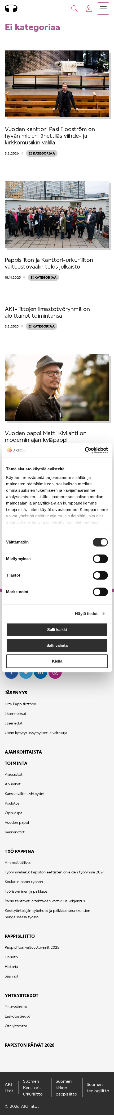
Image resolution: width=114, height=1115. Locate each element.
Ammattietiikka (17, 862)
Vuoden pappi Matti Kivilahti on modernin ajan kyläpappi (45, 436)
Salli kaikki (57, 629)
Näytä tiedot (86, 613)
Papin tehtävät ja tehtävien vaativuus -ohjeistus (45, 901)
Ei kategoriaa (42, 153)
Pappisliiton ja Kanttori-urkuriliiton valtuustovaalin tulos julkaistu (49, 263)
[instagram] (55, 677)
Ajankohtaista (23, 751)
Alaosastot (14, 774)
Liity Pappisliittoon (20, 704)
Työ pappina (19, 851)
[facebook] (12, 677)
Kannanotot (15, 832)
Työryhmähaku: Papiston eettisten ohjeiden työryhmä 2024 (54, 872)
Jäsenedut (14, 723)
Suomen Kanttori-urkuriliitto (33, 1087)
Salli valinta (57, 645)
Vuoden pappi (17, 822)
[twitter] (26, 677)
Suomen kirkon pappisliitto (66, 1087)
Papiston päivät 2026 (29, 1044)
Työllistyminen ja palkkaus (26, 891)
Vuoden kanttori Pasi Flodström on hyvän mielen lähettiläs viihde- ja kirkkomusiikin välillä (50, 135)
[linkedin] (41, 677)
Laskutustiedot (17, 1016)
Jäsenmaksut (16, 713)
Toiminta (16, 763)
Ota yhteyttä (16, 1025)
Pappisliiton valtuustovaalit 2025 (32, 947)
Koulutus (12, 803)
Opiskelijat (13, 812)
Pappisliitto (20, 936)
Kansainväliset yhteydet (25, 793)
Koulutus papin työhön (24, 881)
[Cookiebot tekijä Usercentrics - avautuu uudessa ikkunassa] (85, 450)
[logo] (11, 8)
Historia (11, 966)
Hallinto (11, 957)
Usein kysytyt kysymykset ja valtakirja (36, 732)
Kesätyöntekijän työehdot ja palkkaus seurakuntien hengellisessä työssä (47, 913)
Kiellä (57, 661)
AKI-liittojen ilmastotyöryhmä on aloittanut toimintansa (47, 312)
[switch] (100, 558)
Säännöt (12, 976)
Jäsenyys (16, 692)
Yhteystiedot (21, 995)
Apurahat (13, 784)
